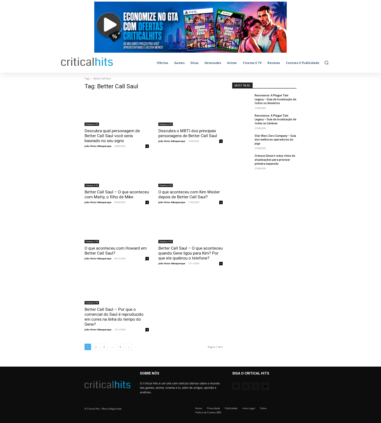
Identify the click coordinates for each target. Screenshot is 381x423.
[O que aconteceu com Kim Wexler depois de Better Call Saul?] (190, 171)
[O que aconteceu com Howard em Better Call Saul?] (117, 227)
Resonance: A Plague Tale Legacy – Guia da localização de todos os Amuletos (275, 99)
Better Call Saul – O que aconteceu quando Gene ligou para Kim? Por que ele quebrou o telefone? (190, 253)
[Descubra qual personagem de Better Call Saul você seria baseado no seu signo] (117, 110)
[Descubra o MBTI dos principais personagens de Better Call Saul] (190, 110)
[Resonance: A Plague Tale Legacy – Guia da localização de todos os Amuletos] (241, 100)
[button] (326, 62)
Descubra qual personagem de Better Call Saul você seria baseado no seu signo (112, 135)
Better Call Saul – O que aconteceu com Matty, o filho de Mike (117, 194)
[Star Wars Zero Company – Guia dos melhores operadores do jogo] (241, 140)
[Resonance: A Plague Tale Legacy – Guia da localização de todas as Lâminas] (241, 120)
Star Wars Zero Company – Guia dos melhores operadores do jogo (275, 139)
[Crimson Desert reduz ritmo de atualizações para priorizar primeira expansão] (241, 160)
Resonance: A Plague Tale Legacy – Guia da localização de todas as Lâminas (275, 119)
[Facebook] (236, 386)
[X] (255, 386)
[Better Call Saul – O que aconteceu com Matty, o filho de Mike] (117, 171)
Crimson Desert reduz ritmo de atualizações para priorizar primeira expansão (275, 159)
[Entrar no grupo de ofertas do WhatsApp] (190, 29)
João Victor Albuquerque (98, 145)
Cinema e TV (92, 124)
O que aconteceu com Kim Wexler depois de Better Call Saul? (189, 194)
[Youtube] (265, 386)
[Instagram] (246, 386)
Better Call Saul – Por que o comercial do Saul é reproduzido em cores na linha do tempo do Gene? (114, 317)
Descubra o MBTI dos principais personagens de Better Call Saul (187, 133)
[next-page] (128, 347)
